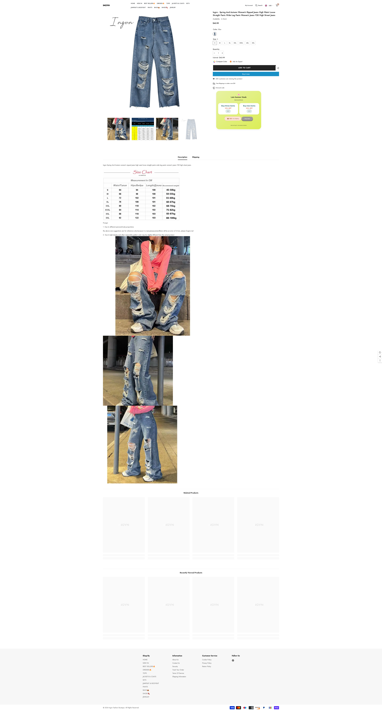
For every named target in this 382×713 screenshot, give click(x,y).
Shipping (195, 157)
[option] (155, 60)
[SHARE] (277, 68)
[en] (266, 5)
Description (182, 157)
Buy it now (246, 74)
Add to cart (244, 68)
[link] (124, 555)
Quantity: (216, 49)
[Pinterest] (233, 660)
